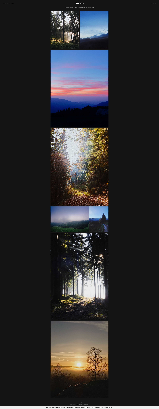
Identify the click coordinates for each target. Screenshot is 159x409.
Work (4, 3)
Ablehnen (110, 407)
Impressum (81, 404)
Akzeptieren (105, 407)
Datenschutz (86, 404)
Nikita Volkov (79, 3)
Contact (12, 3)
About (8, 3)
